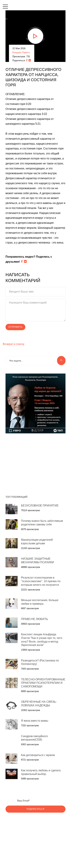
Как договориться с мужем (38, 755)
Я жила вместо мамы (34, 720)
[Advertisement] (35, 462)
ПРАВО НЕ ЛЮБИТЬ (34, 619)
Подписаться (35, 809)
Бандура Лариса (21, 52)
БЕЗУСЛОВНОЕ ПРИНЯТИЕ (40, 505)
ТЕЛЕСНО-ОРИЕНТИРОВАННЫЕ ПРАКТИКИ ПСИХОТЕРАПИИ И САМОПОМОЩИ (43, 683)
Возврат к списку (13, 344)
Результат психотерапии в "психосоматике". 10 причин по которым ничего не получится (40, 581)
